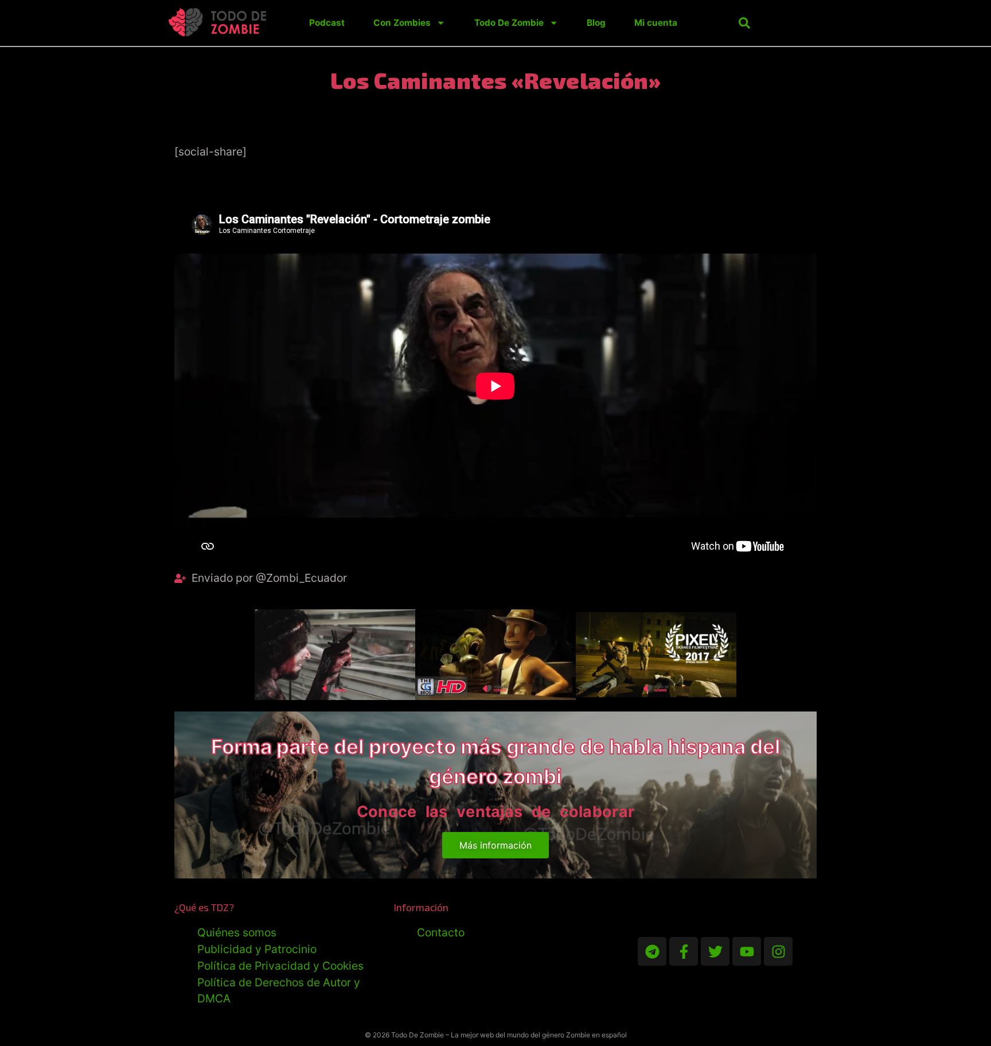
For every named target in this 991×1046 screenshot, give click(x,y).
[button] (744, 22)
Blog (596, 22)
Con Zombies (402, 22)
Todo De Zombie (509, 22)
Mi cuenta (655, 22)
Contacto (441, 932)
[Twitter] (715, 951)
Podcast (327, 22)
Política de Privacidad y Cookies (280, 966)
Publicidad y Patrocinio (257, 949)
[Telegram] (652, 951)
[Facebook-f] (683, 951)
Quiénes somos (236, 932)
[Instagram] (778, 951)
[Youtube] (746, 951)
